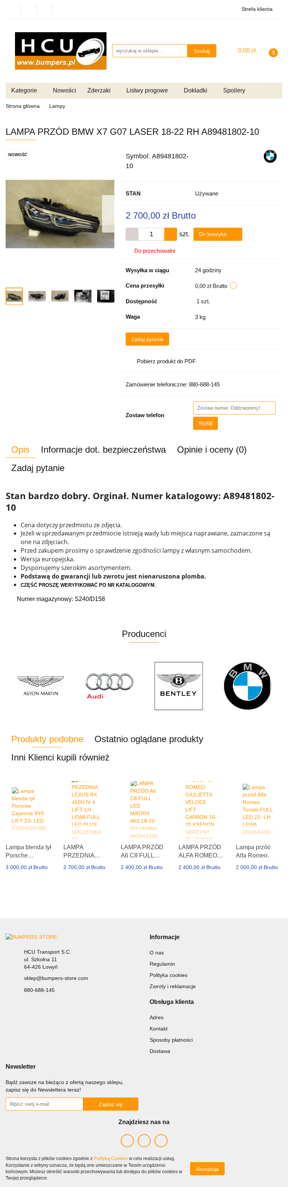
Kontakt (159, 1029)
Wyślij (205, 423)
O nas (157, 953)
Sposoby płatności (171, 1040)
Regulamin (162, 964)
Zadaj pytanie (147, 339)
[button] (165, 937)
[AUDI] (40, 686)
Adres (157, 1017)
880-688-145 (39, 990)
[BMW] (270, 156)
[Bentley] (109, 686)
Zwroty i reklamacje (173, 986)
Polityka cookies (169, 975)
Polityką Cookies (111, 1158)
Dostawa (160, 1051)
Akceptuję (207, 1169)
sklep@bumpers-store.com (56, 978)
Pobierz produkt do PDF (166, 361)
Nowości (64, 90)
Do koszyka (213, 234)
